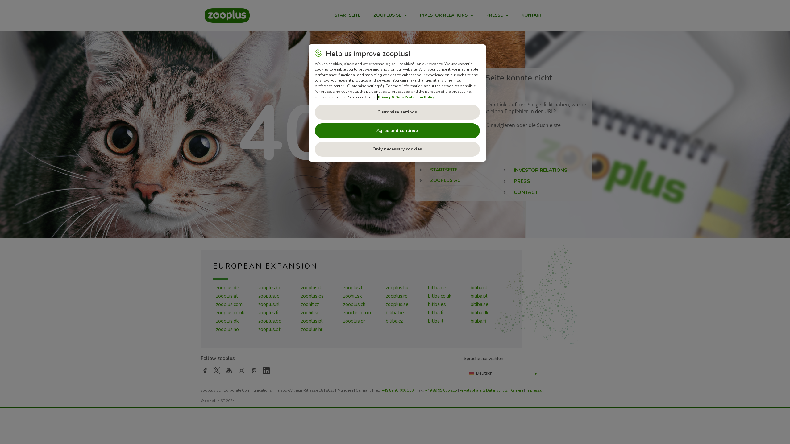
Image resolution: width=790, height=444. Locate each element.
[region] (397, 103)
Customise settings (397, 112)
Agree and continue (397, 131)
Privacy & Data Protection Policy (406, 97)
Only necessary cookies (397, 149)
